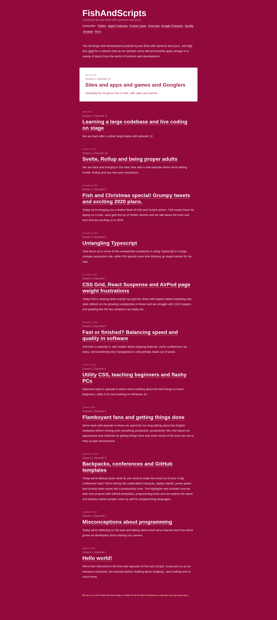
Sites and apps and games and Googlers (135, 85)
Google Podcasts (172, 26)
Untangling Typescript (109, 243)
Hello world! (97, 558)
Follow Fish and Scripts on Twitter (115, 595)
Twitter (102, 26)
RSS (98, 31)
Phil (189, 46)
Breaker (88, 31)
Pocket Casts (137, 26)
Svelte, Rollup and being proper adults (129, 159)
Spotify (189, 26)
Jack (91, 51)
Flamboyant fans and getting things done (133, 417)
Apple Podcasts (118, 26)
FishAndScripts (114, 13)
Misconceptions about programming (127, 522)
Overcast (153, 26)
